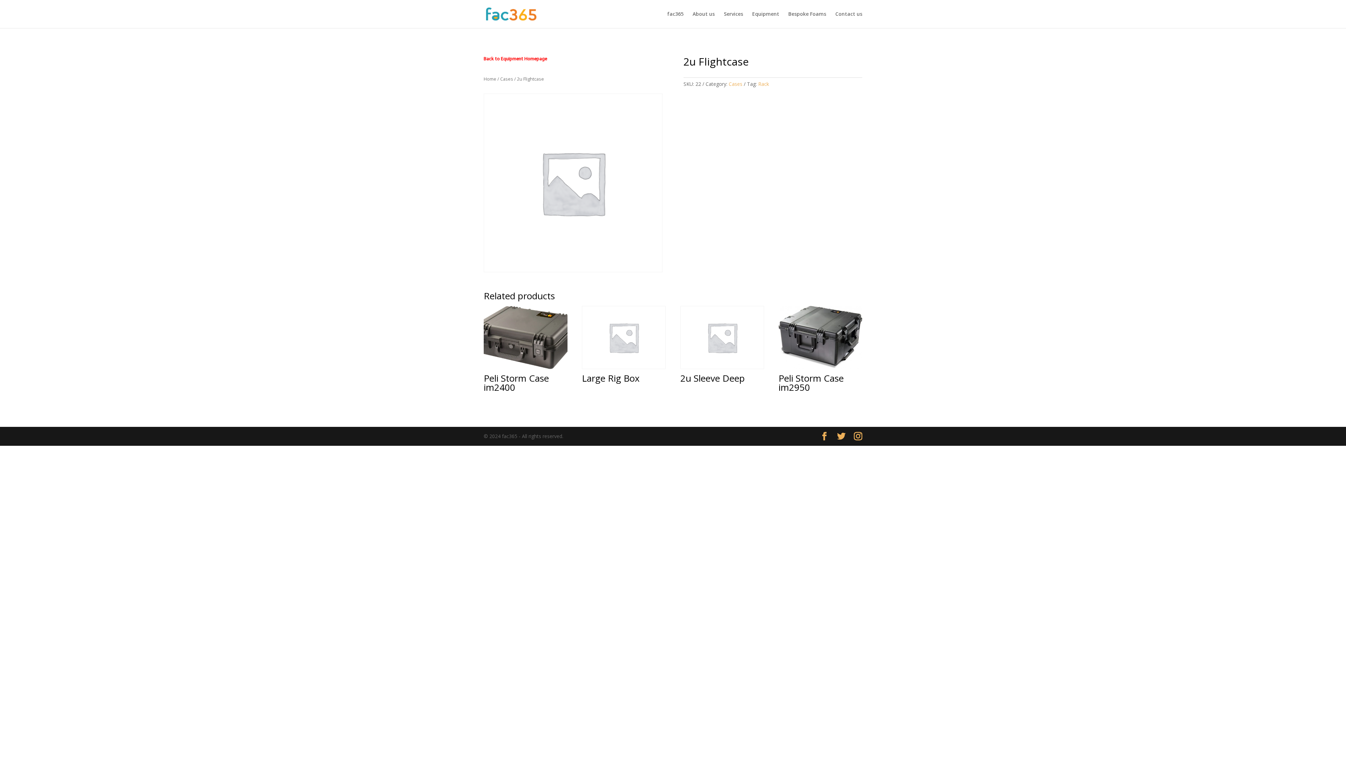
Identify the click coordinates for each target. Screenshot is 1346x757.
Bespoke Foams (807, 14)
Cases (506, 79)
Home (490, 79)
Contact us (848, 14)
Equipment (765, 14)
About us (704, 14)
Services (733, 14)
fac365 (675, 14)
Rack (763, 84)
